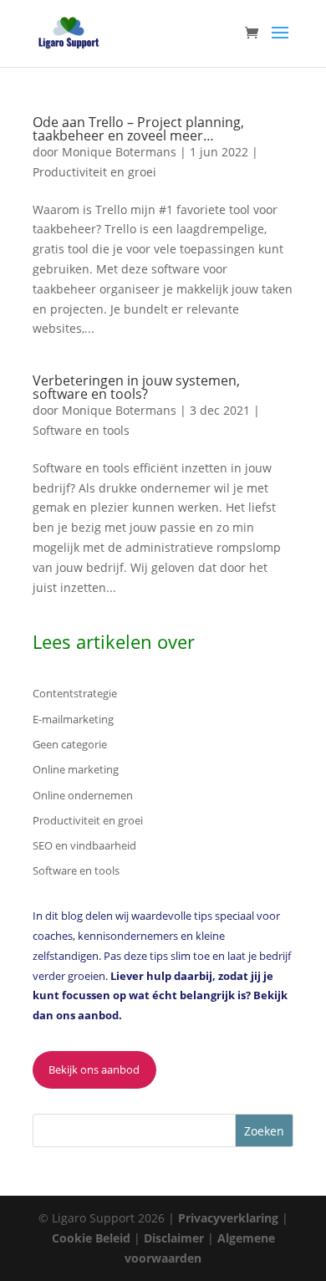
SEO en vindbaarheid (84, 845)
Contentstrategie (75, 693)
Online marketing (76, 769)
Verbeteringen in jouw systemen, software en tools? (136, 387)
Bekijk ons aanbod (94, 1069)
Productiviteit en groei (94, 172)
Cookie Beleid (93, 1238)
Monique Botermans (119, 152)
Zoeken (264, 1131)
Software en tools (81, 430)
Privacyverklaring (230, 1218)
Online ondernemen (83, 795)
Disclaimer (175, 1238)
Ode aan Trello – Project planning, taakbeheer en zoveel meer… (138, 129)
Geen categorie (70, 744)
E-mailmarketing (73, 719)
